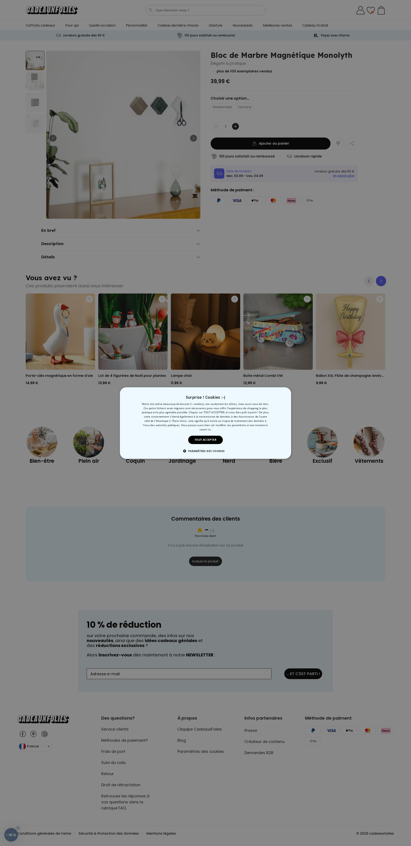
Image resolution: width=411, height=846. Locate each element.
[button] (205, 451)
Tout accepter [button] (205, 440)
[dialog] (205, 423)
